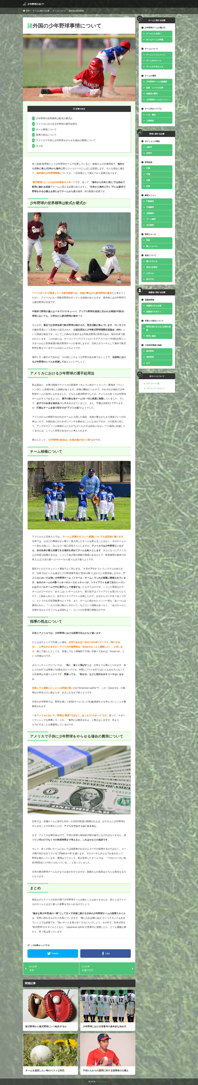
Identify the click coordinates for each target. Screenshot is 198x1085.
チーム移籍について (46, 129)
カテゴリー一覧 (152, 383)
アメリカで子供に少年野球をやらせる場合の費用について (65, 140)
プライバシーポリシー (155, 388)
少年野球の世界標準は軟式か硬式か (54, 118)
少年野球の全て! (35, 4)
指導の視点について (46, 134)
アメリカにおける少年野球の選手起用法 (56, 124)
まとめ (39, 145)
